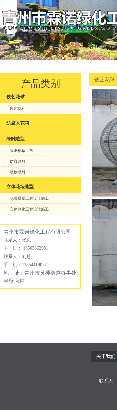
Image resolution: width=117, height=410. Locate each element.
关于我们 (58, 47)
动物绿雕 (17, 172)
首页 (19, 47)
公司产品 (97, 47)
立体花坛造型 (20, 186)
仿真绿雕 (17, 161)
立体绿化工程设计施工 (29, 209)
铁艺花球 (15, 96)
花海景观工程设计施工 (29, 198)
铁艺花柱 (17, 108)
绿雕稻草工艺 (21, 150)
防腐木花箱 (17, 123)
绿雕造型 (15, 138)
